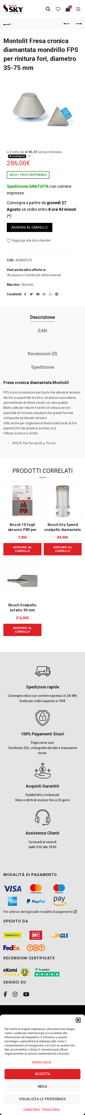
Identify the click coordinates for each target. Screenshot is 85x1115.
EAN (42, 330)
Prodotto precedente (67, 23)
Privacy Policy (51, 1109)
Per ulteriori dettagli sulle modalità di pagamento (38, 912)
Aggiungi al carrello (30, 227)
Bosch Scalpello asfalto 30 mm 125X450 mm (22, 610)
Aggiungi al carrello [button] (22, 549)
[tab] (42, 317)
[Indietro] (6, 23)
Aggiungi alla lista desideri (31, 240)
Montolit (27, 284)
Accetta (42, 1074)
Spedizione (42, 367)
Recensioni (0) (42, 353)
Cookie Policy (31, 1109)
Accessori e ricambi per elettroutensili (34, 275)
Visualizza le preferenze (42, 1099)
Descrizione (42, 317)
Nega (42, 1086)
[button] (78, 1020)
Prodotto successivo (78, 23)
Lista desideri (58, 9)
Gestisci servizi (41, 1061)
